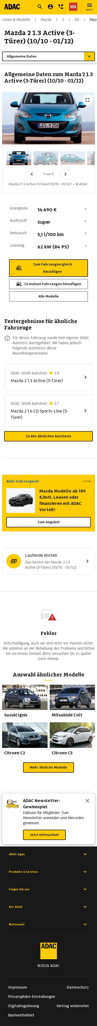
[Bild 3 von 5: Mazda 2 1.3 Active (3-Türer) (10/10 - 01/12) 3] (72, 158)
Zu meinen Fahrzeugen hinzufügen (52, 284)
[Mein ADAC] (50, 7)
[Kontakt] (61, 7)
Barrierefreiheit (21, 1015)
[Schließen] (87, 801)
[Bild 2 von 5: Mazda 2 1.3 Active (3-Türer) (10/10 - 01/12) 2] (45, 158)
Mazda (46, 19)
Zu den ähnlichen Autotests (48, 436)
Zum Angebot (49, 522)
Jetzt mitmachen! (44, 835)
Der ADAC (16, 907)
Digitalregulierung (23, 1006)
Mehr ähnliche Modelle (48, 767)
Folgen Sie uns (19, 889)
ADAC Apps (17, 854)
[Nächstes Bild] (65, 174)
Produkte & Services (23, 872)
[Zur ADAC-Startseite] (12, 7)
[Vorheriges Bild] (31, 174)
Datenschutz (78, 987)
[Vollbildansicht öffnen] (87, 99)
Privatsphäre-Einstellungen (31, 996)
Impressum (17, 987)
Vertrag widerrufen (72, 1006)
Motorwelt (17, 924)
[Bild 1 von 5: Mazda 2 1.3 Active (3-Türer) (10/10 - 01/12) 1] (18, 158)
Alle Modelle (48, 296)
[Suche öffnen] (39, 6)
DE (76, 19)
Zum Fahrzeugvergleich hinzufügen (52, 268)
